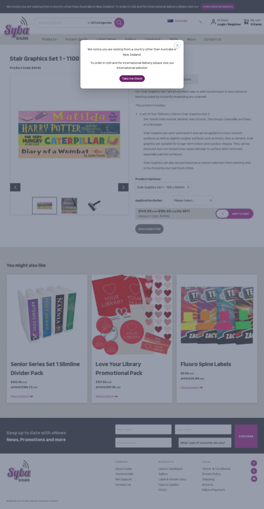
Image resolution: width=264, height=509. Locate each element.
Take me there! (132, 78)
